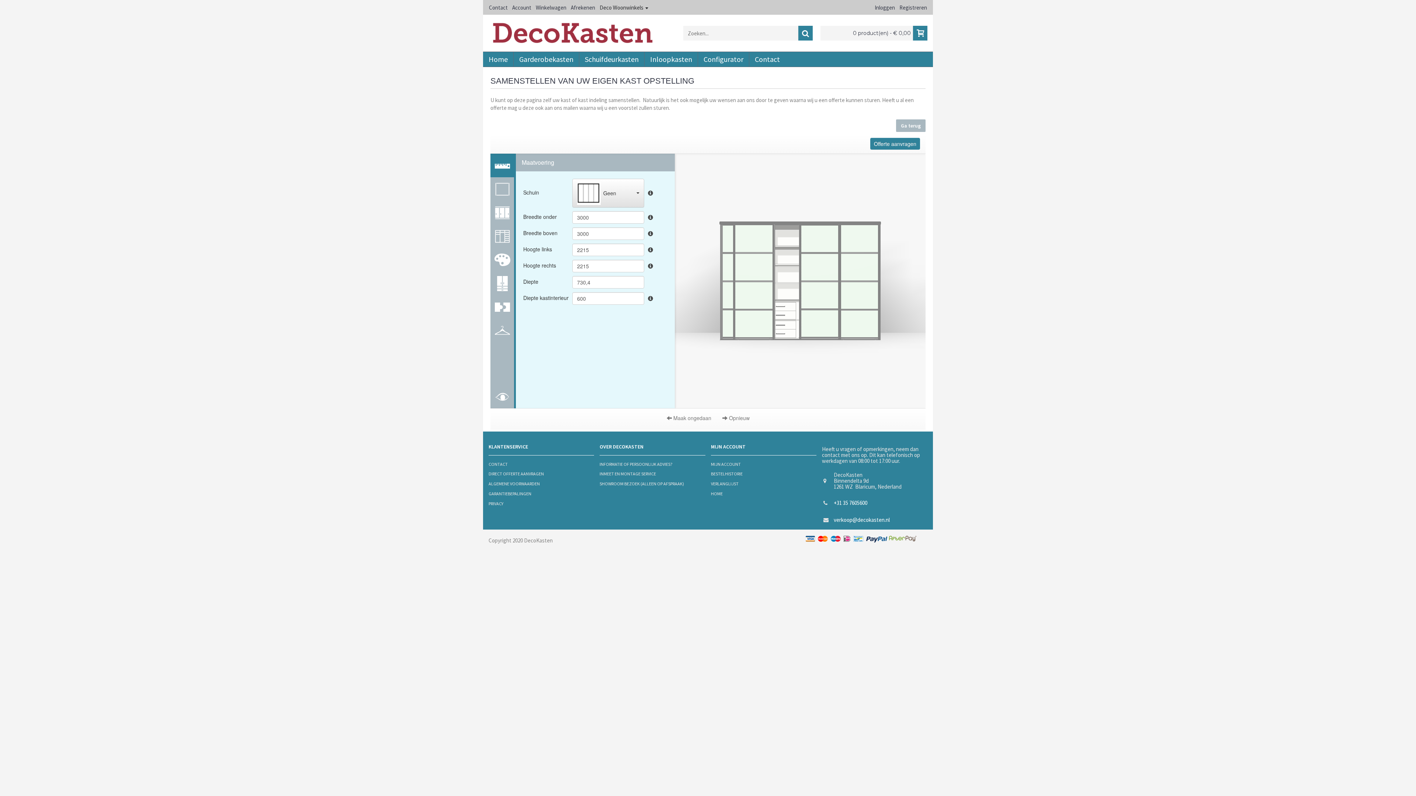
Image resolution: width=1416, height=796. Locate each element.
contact (498, 464)
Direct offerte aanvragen (516, 473)
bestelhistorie (727, 473)
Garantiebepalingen (510, 493)
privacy (496, 503)
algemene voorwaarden (514, 483)
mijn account (726, 464)
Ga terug (911, 125)
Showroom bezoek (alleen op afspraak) (642, 483)
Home (717, 493)
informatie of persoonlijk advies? (636, 464)
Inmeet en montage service (628, 473)
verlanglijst (725, 483)
